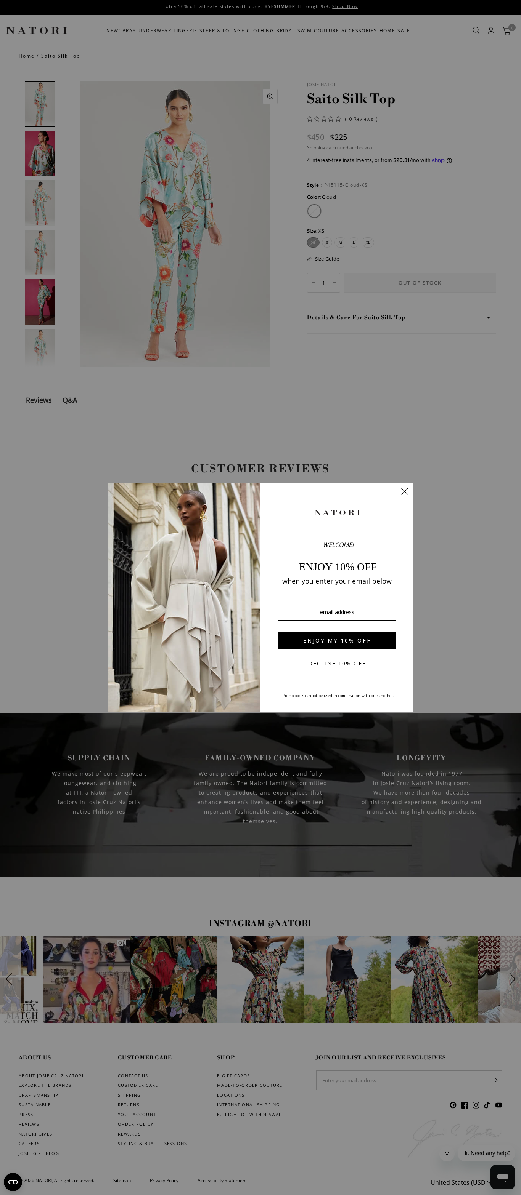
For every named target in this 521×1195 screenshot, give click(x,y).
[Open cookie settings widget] (13, 1182)
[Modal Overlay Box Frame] (260, 597)
